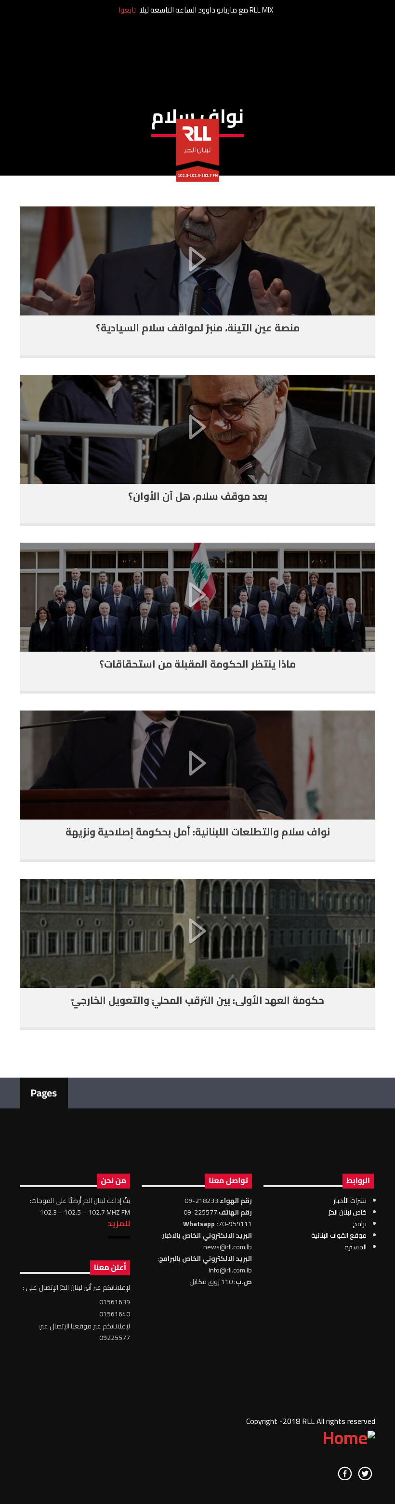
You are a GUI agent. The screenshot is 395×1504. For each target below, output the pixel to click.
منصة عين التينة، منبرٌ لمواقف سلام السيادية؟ (198, 327)
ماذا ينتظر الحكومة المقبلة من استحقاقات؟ (197, 664)
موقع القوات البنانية (339, 1235)
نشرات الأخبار (350, 1200)
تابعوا (127, 10)
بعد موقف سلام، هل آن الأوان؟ (197, 496)
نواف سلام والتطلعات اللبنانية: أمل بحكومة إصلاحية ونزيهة (198, 831)
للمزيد (119, 1223)
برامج (360, 1223)
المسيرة (355, 1247)
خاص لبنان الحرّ (348, 1212)
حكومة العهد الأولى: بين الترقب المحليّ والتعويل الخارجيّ (197, 1000)
